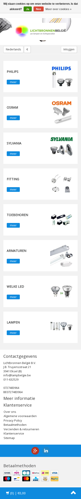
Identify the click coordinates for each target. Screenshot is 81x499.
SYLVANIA (14, 143)
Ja (27, 9)
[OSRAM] (61, 112)
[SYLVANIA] (61, 148)
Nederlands (13, 49)
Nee (38, 9)
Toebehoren (17, 215)
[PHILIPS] (61, 76)
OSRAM (12, 107)
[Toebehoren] (61, 219)
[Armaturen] (61, 255)
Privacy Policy (13, 420)
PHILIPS (12, 71)
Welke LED (15, 286)
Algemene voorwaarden (20, 416)
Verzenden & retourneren (21, 429)
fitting (13, 179)
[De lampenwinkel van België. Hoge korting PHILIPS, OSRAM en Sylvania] (40, 31)
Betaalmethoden (15, 425)
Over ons (10, 412)
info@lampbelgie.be (17, 375)
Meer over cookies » (58, 9)
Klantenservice (14, 433)
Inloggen (68, 49)
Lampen (13, 322)
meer (13, 82)
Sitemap (9, 438)
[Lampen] (61, 327)
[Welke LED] (61, 291)
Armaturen (16, 250)
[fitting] (61, 184)
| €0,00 (18, 493)
